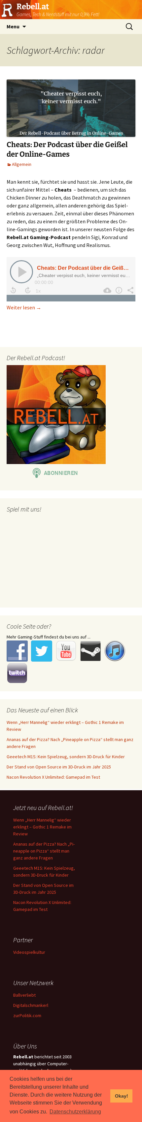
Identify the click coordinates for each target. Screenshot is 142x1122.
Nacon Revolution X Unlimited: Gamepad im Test (53, 777)
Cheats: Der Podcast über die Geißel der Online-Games (67, 149)
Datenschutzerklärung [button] (75, 1111)
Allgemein (21, 164)
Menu (13, 26)
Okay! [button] (121, 1096)
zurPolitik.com (27, 1015)
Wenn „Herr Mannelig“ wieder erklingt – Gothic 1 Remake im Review (42, 827)
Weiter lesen (24, 307)
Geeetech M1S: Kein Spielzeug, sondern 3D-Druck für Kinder (66, 757)
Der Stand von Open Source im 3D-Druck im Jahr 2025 (59, 767)
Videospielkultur (29, 952)
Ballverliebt (24, 995)
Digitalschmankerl (30, 1005)
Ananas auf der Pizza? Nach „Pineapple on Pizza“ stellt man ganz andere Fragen (44, 851)
